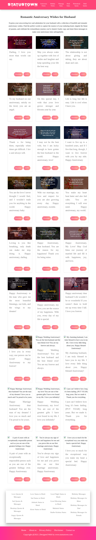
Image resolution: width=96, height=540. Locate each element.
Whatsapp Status (61, 5)
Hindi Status (68, 5)
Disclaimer (58, 530)
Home (23, 530)
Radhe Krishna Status (58, 512)
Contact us (70, 530)
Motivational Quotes (76, 5)
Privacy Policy (45, 530)
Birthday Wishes (52, 5)
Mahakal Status (58, 508)
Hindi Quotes (85, 5)
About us (33, 530)
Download (18, 74)
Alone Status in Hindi (38, 509)
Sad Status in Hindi (38, 498)
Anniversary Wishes (43, 5)
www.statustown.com (64, 534)
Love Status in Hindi (37, 494)
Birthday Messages (79, 494)
